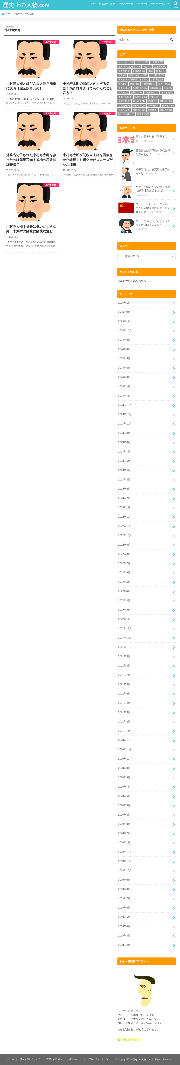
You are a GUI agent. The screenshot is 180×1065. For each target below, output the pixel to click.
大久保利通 (157, 75)
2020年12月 (125, 740)
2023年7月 (124, 451)
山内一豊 (164, 84)
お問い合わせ (141, 3)
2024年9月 (124, 339)
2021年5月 (124, 693)
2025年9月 (124, 311)
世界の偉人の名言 (129, 66)
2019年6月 (124, 907)
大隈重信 (157, 79)
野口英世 (166, 110)
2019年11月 (124, 861)
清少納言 (139, 101)
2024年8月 (124, 349)
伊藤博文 (124, 71)
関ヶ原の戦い (126, 114)
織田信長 (139, 105)
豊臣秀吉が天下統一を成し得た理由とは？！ (153, 152)
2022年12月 (125, 516)
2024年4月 (124, 367)
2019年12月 (125, 851)
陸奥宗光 (143, 114)
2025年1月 (124, 321)
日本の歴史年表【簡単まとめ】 (151, 138)
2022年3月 (124, 600)
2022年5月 (124, 581)
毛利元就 (155, 97)
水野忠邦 (124, 101)
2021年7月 (124, 675)
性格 (168, 88)
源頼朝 (152, 101)
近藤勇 (152, 110)
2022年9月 (124, 544)
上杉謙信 (157, 62)
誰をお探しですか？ (108, 3)
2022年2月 (124, 609)
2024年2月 (124, 386)
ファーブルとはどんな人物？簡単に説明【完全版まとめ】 (153, 225)
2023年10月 (125, 423)
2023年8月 (124, 442)
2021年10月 (125, 647)
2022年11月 (124, 526)
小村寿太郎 (148, 84)
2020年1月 (124, 842)
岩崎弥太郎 (140, 88)
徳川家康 (155, 88)
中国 (147, 66)
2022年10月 (125, 535)
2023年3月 (124, 488)
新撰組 (136, 92)
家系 (122, 84)
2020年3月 (124, 823)
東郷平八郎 (125, 97)
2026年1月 (124, 302)
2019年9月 (124, 879)
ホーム (94, 3)
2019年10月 (125, 870)
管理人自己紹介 (126, 3)
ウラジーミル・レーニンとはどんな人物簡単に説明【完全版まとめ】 (153, 208)
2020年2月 (124, 833)
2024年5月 (124, 358)
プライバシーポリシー (159, 3)
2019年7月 (124, 898)
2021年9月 (124, 656)
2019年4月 (124, 926)
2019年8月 (124, 889)
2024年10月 (125, 330)
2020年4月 (124, 814)
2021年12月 (125, 628)
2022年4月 (124, 591)
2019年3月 (124, 935)
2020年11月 (124, 749)
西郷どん (168, 105)
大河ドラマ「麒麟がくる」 (133, 79)
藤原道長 (153, 105)
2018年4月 (124, 945)
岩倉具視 (124, 88)
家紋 (134, 84)
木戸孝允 (167, 92)
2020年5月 (124, 805)
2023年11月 (124, 414)
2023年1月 (124, 507)
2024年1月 (124, 395)
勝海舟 (160, 71)
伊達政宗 (139, 71)
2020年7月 (124, 786)
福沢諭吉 (124, 105)
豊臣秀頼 (139, 110)
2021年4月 (124, 703)
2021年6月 (124, 684)
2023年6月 (124, 461)
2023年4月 (124, 479)
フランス (142, 62)
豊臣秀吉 (124, 110)
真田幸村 (166, 101)
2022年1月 (124, 619)
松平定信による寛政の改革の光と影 (153, 171)
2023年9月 (124, 433)
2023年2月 (124, 498)
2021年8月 (124, 665)
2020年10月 (125, 758)
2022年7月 (124, 563)
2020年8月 (124, 777)
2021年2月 (124, 721)
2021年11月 (124, 637)
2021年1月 (124, 731)
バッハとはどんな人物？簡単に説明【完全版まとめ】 (153, 190)
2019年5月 (124, 917)
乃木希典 (160, 66)
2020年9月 (124, 768)
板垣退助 (141, 97)
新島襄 (123, 92)
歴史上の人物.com (26, 5)
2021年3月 (124, 712)
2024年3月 (124, 377)
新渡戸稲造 (151, 92)
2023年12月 (125, 405)
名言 (133, 75)
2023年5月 (124, 470)
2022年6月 (124, 572)
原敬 (122, 75)
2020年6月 (124, 796)
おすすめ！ (125, 62)
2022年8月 (124, 554)
